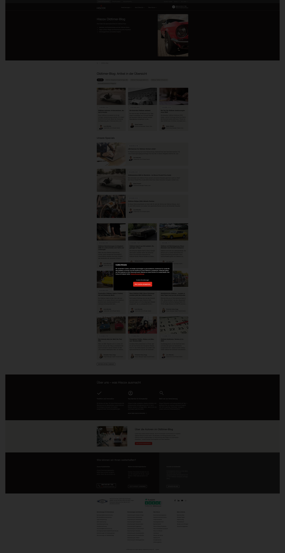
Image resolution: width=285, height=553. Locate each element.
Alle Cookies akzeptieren (143, 284)
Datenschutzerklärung (137, 274)
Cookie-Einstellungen (142, 280)
